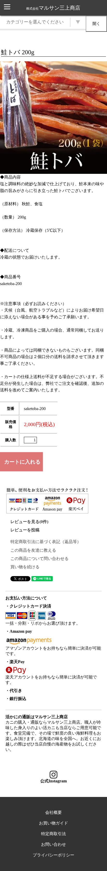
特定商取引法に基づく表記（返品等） (45, 541)
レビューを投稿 (24, 530)
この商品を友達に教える (33, 550)
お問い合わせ (53, 844)
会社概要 (53, 812)
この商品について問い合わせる (39, 558)
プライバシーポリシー (53, 855)
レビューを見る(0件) (29, 521)
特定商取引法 (53, 834)
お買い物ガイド (53, 823)
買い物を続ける (24, 567)
